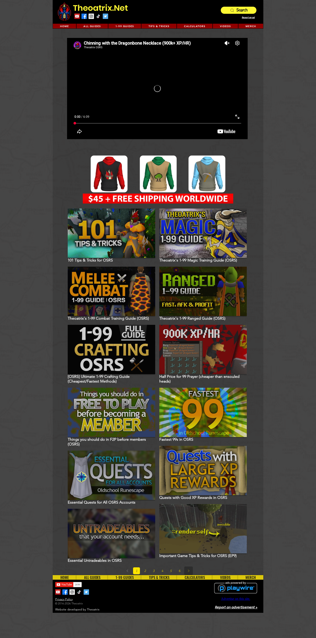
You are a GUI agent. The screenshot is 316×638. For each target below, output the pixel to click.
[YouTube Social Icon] (77, 16)
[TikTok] (98, 16)
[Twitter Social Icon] (105, 16)
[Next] (188, 570)
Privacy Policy (64, 599)
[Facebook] (84, 16)
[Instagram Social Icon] (91, 16)
